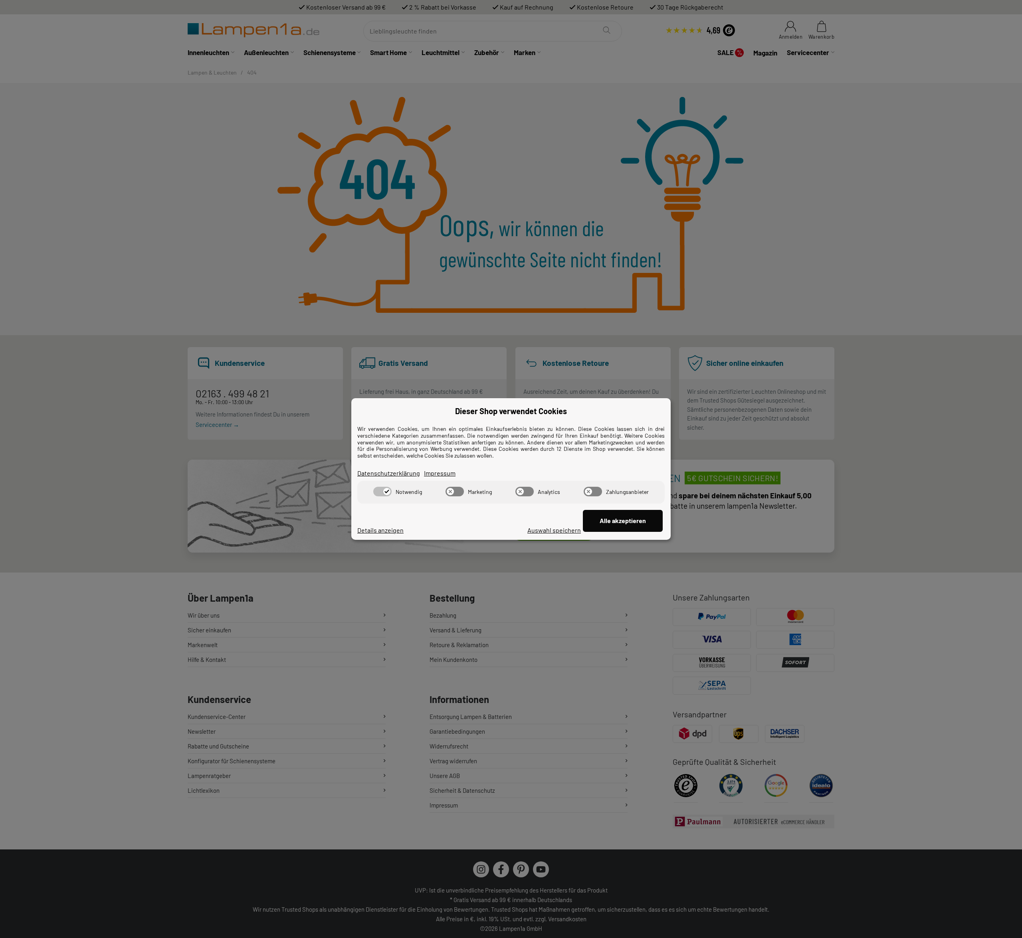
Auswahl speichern (554, 530)
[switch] (382, 491)
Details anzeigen (380, 530)
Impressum (440, 473)
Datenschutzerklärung (388, 473)
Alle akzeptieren (623, 520)
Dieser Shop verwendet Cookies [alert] (511, 411)
